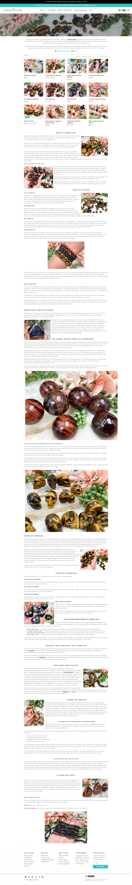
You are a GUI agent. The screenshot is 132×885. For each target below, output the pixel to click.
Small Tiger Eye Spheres (53, 75)
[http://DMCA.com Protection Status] (89, 876)
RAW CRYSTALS (28, 859)
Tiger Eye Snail (28, 121)
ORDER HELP (44, 855)
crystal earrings (68, 672)
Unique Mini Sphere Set (96, 75)
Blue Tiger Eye (71, 99)
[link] (66, 2)
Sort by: (78, 56)
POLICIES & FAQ (45, 857)
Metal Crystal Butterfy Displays (74, 76)
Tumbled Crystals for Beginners (74, 121)
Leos (73, 691)
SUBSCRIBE (100, 866)
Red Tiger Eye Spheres (31, 99)
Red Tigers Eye (50, 99)
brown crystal (72, 39)
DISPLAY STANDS (28, 863)
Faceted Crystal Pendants (97, 99)
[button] (126, 10)
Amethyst (42, 657)
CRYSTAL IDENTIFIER (64, 861)
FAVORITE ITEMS (63, 859)
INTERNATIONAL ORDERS (47, 859)
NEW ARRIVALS (28, 857)
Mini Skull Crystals (30, 75)
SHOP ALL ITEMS (28, 855)
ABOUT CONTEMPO (63, 855)
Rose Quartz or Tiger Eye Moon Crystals (53, 122)
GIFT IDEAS (27, 866)
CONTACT (61, 857)
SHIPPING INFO (45, 861)
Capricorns (66, 691)
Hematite (31, 650)
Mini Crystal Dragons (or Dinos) (96, 122)
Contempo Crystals (33, 879)
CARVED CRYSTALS (29, 861)
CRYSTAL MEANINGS (64, 863)
